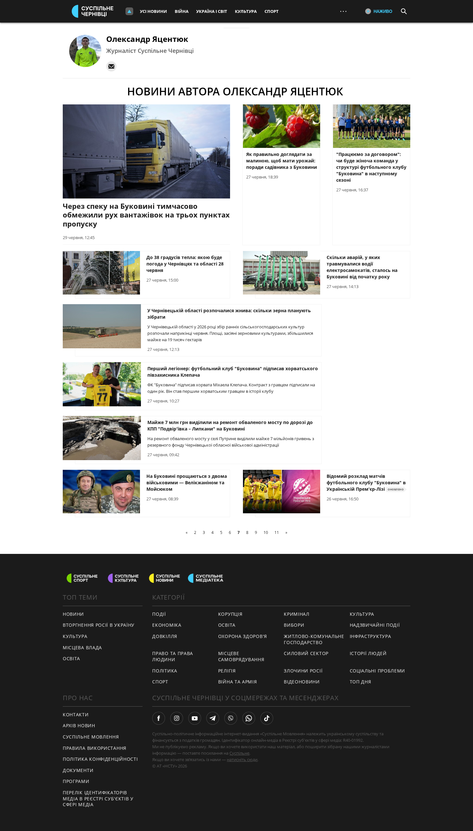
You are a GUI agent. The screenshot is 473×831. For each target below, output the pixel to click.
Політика (164, 671)
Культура (246, 11)
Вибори (294, 625)
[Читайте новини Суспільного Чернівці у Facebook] (158, 718)
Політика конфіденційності (100, 759)
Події (159, 614)
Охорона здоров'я (242, 636)
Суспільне (239, 753)
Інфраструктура (370, 636)
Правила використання (94, 748)
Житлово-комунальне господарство (314, 639)
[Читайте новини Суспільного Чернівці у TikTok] (266, 718)
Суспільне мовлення (91, 737)
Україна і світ (211, 11)
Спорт (271, 11)
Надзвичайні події (375, 625)
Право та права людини (172, 656)
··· (343, 11)
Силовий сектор (306, 653)
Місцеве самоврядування (241, 656)
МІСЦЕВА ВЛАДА (82, 647)
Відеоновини (302, 682)
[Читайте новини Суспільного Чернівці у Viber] (230, 718)
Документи (78, 770)
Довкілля (164, 636)
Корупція (230, 614)
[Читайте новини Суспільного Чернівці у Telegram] (212, 718)
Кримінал (297, 614)
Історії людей (368, 653)
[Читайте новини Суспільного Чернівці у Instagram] (176, 718)
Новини (73, 614)
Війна (182, 11)
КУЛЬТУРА (75, 636)
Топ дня (360, 682)
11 (276, 532)
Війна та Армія (237, 682)
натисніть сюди (242, 759)
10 (266, 532)
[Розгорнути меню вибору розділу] (129, 11)
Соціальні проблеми (377, 671)
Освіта (227, 625)
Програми (76, 781)
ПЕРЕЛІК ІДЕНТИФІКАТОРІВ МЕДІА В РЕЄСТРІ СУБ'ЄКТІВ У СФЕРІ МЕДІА (98, 798)
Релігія (227, 671)
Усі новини (153, 11)
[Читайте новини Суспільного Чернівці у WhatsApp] (248, 718)
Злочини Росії (303, 671)
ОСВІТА (71, 658)
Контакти (76, 714)
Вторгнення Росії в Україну (98, 625)
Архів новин (79, 725)
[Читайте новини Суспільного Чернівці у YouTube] (194, 718)
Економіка (166, 625)
